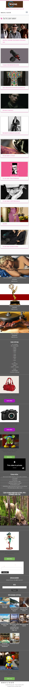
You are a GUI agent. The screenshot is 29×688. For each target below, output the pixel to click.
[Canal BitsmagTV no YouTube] (3, 12)
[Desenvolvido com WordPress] (22, 684)
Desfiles (14, 369)
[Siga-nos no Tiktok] (6, 12)
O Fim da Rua (14, 478)
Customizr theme (18, 686)
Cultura (14, 347)
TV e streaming (15, 344)
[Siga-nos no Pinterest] (7, 12)
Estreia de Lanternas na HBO (15, 481)
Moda (15, 355)
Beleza (14, 357)
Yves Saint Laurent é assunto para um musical (11, 201)
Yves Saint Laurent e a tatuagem (9, 156)
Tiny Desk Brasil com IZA (15, 484)
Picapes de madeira (14, 333)
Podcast (14, 365)
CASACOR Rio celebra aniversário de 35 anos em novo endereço (15, 486)
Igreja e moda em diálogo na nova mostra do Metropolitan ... (14, 87)
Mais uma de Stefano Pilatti (8, 110)
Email (3, 566)
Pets (15, 362)
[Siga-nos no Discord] (10, 12)
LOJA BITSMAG (15, 370)
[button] (5, 602)
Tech (15, 358)
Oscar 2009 (5, 224)
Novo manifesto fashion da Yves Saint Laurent (11, 133)
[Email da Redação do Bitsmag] (1, 12)
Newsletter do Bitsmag (14, 372)
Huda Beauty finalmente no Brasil (14, 483)
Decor (15, 360)
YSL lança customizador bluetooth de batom (11, 65)
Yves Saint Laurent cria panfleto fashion (10, 246)
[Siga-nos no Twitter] (4, 12)
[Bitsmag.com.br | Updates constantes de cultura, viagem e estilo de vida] (14, 4)
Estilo (15, 354)
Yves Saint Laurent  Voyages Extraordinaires (11, 178)
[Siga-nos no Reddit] (9, 12)
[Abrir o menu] (27, 12)
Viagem (14, 350)
